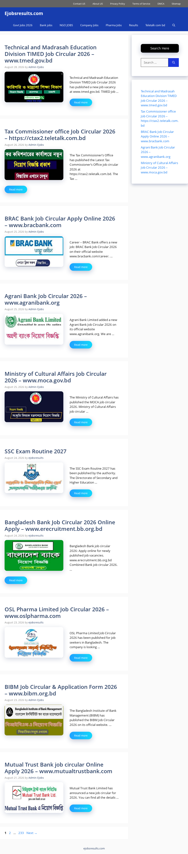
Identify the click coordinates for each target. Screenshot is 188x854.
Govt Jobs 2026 (22, 25)
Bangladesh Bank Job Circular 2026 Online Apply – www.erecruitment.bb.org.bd (60, 525)
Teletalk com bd (155, 25)
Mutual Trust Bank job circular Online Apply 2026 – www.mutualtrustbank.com (58, 768)
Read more (81, 102)
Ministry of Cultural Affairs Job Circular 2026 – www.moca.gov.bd (56, 377)
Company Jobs (89, 25)
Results (133, 25)
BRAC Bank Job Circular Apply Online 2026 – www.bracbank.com (60, 222)
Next (31, 833)
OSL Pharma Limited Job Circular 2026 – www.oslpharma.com (57, 612)
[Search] (173, 62)
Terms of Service (141, 3)
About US (98, 3)
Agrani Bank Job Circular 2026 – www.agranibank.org (46, 299)
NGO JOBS (66, 25)
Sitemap (176, 3)
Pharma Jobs (114, 25)
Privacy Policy (117, 3)
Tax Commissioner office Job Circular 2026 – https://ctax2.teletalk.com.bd (60, 135)
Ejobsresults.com (24, 13)
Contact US (79, 3)
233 (21, 833)
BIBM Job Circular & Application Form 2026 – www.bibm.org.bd (61, 690)
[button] (174, 25)
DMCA (161, 3)
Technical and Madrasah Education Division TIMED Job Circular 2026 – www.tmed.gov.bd (51, 53)
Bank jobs (46, 25)
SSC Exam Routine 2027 (35, 451)
